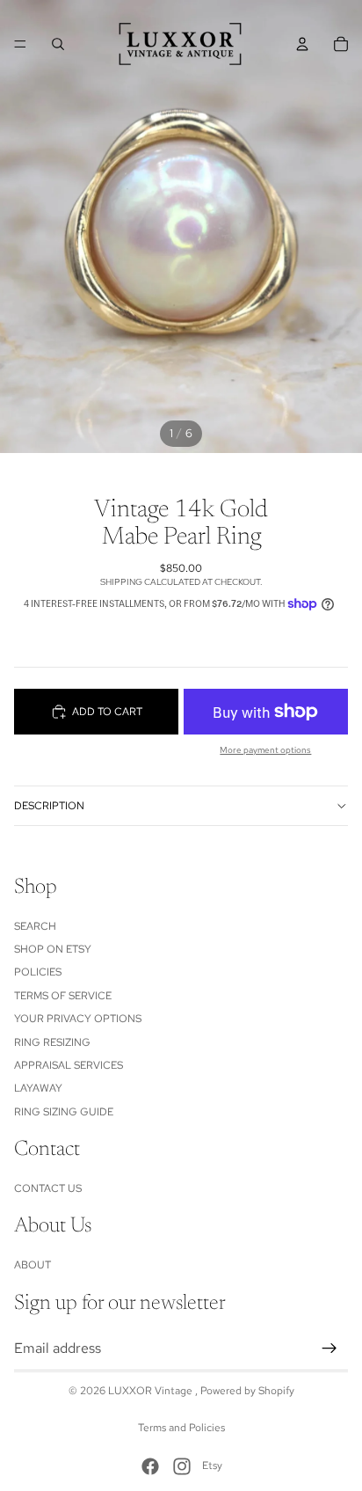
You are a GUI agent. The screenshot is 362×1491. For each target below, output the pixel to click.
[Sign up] (329, 1347)
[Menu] (20, 44)
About (32, 1265)
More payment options (265, 750)
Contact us (48, 1188)
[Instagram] (181, 1466)
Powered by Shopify (247, 1391)
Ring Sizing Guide (63, 1111)
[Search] (58, 44)
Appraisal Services (68, 1065)
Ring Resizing (52, 1041)
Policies (38, 972)
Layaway (38, 1088)
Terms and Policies (181, 1428)
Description (49, 806)
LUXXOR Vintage (151, 1391)
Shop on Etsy (52, 949)
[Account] (302, 44)
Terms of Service (63, 995)
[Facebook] (150, 1466)
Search (35, 925)
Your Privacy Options (77, 1019)
